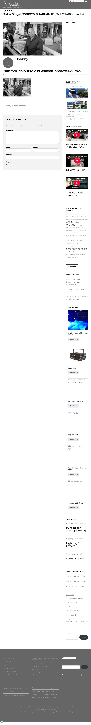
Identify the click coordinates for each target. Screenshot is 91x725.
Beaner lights (74, 214)
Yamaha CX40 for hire (71, 257)
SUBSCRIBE (72, 266)
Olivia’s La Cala (75, 169)
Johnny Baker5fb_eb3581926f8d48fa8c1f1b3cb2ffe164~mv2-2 (43, 12)
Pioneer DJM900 (70, 240)
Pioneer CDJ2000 (81, 238)
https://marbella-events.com (11, 661)
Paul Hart (69, 576)
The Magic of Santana (74, 194)
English (66, 657)
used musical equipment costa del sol (76, 247)
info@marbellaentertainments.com (16, 695)
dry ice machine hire (78, 216)
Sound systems (76, 558)
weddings (69, 254)
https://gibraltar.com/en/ (74, 119)
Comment (10, 130)
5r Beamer (68, 214)
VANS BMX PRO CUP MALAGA (76, 146)
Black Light (80, 214)
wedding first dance (80, 252)
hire (77, 225)
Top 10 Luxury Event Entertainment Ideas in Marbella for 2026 (74, 282)
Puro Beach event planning (76, 529)
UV (75, 252)
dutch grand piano (75, 219)
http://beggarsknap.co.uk (10, 671)
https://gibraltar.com (8, 668)
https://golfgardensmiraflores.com (12, 675)
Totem (69, 243)
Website (9, 154)
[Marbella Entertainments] (12, 5)
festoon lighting (84, 219)
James (68, 586)
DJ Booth (71, 216)
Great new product (72, 223)
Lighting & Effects (73, 545)
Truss (73, 243)
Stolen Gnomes (80, 576)
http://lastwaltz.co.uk (8, 658)
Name (8, 147)
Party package (82, 235)
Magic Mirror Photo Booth (75, 230)
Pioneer (74, 238)
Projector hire (79, 240)
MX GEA (77, 235)
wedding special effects (79, 254)
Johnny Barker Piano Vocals (16, 106)
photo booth (69, 238)
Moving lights (71, 235)
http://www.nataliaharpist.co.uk (11, 665)
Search (68, 634)
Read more (74, 339)
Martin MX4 (75, 232)
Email (36, 147)
